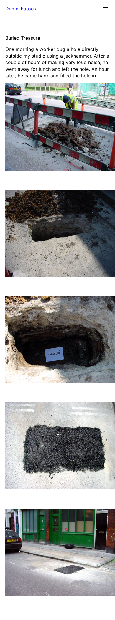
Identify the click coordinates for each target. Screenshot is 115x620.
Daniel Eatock (20, 8)
